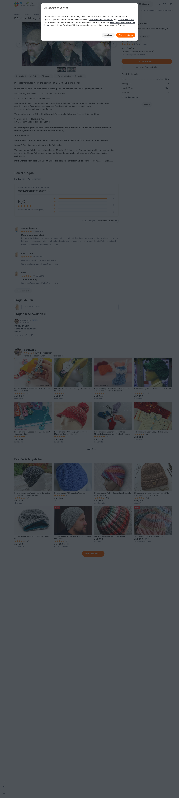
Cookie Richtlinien (126, 19)
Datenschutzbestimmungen (101, 19)
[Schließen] (134, 8)
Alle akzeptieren (126, 35)
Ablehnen (108, 35)
